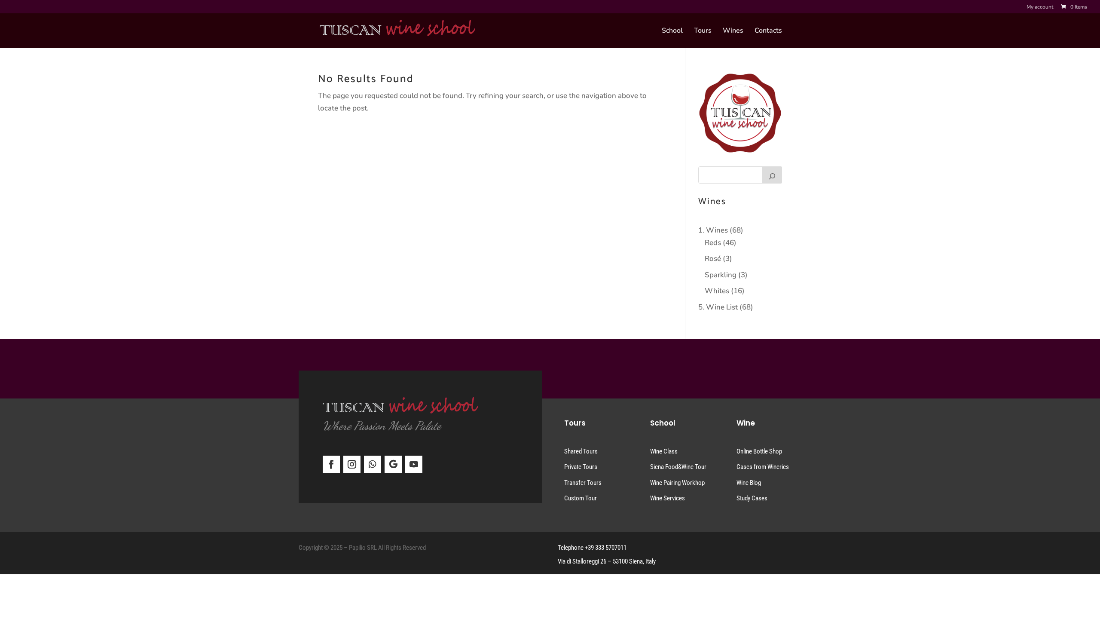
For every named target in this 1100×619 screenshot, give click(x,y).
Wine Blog (748, 483)
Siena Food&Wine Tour (678, 467)
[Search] (772, 175)
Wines (733, 31)
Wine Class (664, 451)
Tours (703, 31)
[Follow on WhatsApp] (372, 464)
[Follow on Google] (393, 464)
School (672, 31)
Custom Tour (580, 498)
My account (1040, 7)
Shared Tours (581, 451)
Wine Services (667, 498)
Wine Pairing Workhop (677, 483)
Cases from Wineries (762, 467)
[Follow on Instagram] (352, 464)
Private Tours (580, 467)
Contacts (768, 31)
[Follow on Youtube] (413, 464)
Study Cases (751, 498)
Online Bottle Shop (759, 451)
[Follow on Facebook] (331, 464)
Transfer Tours (583, 483)
